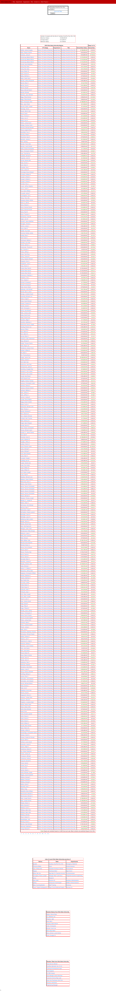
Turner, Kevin (24, 767)
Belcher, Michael (25, 92)
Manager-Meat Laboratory (55, 875)
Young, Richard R (25, 828)
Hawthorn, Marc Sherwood (27, 338)
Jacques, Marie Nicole (52, 923)
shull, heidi (35, 880)
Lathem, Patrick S (25, 444)
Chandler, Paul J (25, 167)
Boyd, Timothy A (25, 115)
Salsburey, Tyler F (25, 662)
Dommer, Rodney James (27, 233)
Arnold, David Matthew (26, 64)
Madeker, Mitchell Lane (26, 477)
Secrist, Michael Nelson (27, 683)
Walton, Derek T (25, 784)
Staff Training (52, 885)
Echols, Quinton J (25, 244)
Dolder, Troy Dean (25, 230)
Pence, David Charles (26, 615)
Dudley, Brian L (24, 235)
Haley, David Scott (25, 315)
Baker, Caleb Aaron (25, 78)
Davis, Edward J (25, 205)
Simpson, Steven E (25, 699)
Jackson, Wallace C (26, 390)
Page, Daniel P (24, 603)
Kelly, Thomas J (25, 409)
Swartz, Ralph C (25, 746)
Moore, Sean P (24, 549)
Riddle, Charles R (25, 636)
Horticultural (69, 868)
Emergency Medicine (71, 864)
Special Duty (57, 50)
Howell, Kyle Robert (26, 376)
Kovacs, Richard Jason (26, 430)
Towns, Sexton (24, 763)
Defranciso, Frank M (26, 216)
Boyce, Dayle (24, 113)
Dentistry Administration (72, 880)
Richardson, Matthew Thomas (28, 631)
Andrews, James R (25, 54)
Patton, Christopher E (26, 613)
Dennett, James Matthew (27, 221)
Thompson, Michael (26, 756)
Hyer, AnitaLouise (37, 868)
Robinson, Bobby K (25, 643)
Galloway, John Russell (26, 289)
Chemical (68, 885)
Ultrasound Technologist (55, 882)
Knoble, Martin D (25, 425)
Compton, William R (26, 174)
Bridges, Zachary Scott (26, 125)
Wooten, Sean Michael (26, 824)
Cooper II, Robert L (25, 176)
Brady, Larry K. (24, 118)
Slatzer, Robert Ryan (26, 704)
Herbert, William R (25, 350)
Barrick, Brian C (25, 83)
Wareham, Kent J (25, 786)
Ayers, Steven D (25, 73)
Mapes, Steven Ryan (52, 914)
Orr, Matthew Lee (51, 916)
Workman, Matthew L (26, 826)
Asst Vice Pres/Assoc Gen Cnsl (55, 980)
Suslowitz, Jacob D (26, 744)
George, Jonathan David (27, 294)
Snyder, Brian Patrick (26, 725)
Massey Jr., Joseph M (26, 500)
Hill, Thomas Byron (25, 355)
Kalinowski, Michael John (27, 406)
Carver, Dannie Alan (26, 160)
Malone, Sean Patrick (26, 484)
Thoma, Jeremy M (25, 753)
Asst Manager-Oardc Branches (54, 975)
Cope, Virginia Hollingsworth (40, 887)
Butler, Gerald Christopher (27, 148)
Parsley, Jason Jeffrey (26, 610)
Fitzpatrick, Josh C (25, 263)
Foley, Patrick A (25, 266)
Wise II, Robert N (25, 817)
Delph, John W (24, 219)
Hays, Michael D (25, 341)
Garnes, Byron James (26, 291)
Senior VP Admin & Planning (45, 50)
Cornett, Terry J (25, 183)
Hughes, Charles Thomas (27, 380)
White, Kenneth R (25, 805)
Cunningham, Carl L (26, 195)
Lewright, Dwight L (25, 458)
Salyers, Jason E (25, 669)
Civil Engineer (50, 971)
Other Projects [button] (44, 2)
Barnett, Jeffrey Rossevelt (27, 80)
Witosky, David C (25, 821)
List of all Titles (58, 11)
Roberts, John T (25, 638)
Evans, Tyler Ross (25, 254)
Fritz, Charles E (24, 280)
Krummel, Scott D (25, 437)
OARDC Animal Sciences (72, 882)
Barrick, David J (25, 85)
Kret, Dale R (24, 434)
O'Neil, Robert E (25, 584)
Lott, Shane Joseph (26, 472)
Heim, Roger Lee (25, 345)
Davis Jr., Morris (25, 202)
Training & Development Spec (54, 968)
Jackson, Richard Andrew (27, 387)
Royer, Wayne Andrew (26, 655)
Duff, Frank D (24, 237)
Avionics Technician (52, 982)
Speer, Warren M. (25, 728)
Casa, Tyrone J (24, 162)
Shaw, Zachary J (25, 685)
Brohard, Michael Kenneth (27, 127)
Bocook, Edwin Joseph (26, 106)
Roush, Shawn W (25, 652)
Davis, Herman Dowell (26, 207)
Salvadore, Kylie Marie (26, 667)
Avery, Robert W (25, 71)
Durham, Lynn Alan (25, 242)
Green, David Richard (26, 301)
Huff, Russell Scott (25, 378)
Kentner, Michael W (25, 411)
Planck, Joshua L (25, 627)
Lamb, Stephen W (25, 439)
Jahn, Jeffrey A (24, 392)
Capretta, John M (25, 158)
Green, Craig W (24, 298)
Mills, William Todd (25, 540)
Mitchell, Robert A (25, 545)
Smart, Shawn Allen (26, 706)
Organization (26, 2)
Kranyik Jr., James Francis (27, 432)
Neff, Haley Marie (51, 930)
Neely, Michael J (25, 566)
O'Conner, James (25, 582)
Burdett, (35, 864)
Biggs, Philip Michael (26, 97)
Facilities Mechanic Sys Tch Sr (54, 966)
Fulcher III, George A (26, 282)
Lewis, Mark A (24, 456)
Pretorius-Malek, (37, 866)
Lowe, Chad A (24, 474)
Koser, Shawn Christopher (27, 427)
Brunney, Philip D (25, 134)
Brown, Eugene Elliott (26, 130)
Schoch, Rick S (24, 676)
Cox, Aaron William (25, 190)
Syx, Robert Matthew (26, 751)
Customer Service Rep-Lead (54, 978)
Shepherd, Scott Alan (26, 690)
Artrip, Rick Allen (25, 66)
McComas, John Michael (27, 505)
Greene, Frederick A (26, 303)
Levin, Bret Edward (25, 453)
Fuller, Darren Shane (26, 287)
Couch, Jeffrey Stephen (27, 186)
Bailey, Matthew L (25, 76)
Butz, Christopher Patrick (27, 151)
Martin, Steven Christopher (27, 486)
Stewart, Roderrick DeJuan (27, 737)
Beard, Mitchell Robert (26, 90)
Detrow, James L (25, 226)
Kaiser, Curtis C (25, 404)
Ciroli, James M (25, 169)
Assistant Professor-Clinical (56, 868)
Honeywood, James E (26, 366)
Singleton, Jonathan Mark (27, 702)
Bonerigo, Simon (25, 108)
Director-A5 (52, 880)
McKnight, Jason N (25, 514)
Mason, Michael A (25, 495)
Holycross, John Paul (26, 364)
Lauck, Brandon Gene (26, 446)
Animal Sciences (70, 866)
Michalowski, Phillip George (28, 531)
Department (19, 2)
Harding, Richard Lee (26, 327)
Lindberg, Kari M (25, 460)
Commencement (70, 873)
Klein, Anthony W (25, 420)
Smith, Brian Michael (26, 709)
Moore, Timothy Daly (26, 552)
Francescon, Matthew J (27, 275)
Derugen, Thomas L (26, 223)
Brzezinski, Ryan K (25, 137)
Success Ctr (69, 887)
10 (42, 833)
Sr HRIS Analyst (51, 973)
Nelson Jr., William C (26, 568)
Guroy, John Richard (26, 310)
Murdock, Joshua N (26, 561)
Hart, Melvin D (24, 331)
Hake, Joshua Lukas (26, 312)
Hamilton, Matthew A (26, 322)
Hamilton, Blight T (25, 319)
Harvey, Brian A (25, 336)
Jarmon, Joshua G (25, 397)
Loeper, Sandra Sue (26, 463)
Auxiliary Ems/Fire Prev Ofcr (68, 50)
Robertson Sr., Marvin (26, 641)
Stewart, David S (25, 735)
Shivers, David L (25, 692)
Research (51, 878)
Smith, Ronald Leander (26, 713)
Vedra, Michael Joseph (26, 772)
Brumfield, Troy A (25, 132)
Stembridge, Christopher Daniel (29, 732)
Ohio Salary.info (6, 2)
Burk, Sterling (24, 141)
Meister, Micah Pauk (26, 524)
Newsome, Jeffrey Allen (27, 570)
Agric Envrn (69, 871)
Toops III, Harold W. (26, 760)
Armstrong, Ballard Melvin (27, 57)
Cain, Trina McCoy (25, 153)
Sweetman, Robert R (26, 749)
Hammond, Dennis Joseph (27, 324)
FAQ (32, 2)
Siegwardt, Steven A (26, 695)
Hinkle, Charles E (25, 359)
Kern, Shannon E (25, 413)
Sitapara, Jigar (50, 919)
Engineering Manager (52, 985)
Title (14, 2)
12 (48, 833)
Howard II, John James (26, 371)
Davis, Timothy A (25, 214)
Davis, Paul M (24, 212)
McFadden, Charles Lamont (28, 512)
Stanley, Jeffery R (25, 730)
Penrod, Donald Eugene (27, 617)
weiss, (34, 878)
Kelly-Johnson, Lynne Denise (54, 933)
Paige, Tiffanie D (25, 608)
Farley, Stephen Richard (27, 259)
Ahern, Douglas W (51, 935)
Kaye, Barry (49, 921)
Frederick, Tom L (25, 277)
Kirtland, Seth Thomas (26, 418)
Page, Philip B (24, 606)
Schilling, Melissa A (25, 674)
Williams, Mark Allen (26, 810)
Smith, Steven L (25, 716)
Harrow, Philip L (25, 329)
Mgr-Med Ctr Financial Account (57, 873)
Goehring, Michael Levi (26, 296)
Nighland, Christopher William (28, 573)
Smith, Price (24, 711)
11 (45, 833)
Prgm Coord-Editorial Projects (57, 887)
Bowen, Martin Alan (26, 111)
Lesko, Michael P (25, 448)
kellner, (35, 882)
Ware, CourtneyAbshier (39, 885)
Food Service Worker (52, 963)
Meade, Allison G (25, 521)
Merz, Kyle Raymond (26, 526)
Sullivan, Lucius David (26, 742)
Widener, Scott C (25, 807)
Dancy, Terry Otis (25, 198)
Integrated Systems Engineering (74, 875)
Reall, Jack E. (24, 629)
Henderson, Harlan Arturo (27, 348)
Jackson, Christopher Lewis (28, 383)
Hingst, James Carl (25, 357)
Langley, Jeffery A (25, 441)
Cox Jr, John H (24, 188)
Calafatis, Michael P (26, 155)
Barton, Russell (24, 87)
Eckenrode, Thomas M (26, 247)
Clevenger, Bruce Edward (27, 172)
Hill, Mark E (24, 352)
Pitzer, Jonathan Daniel (26, 624)
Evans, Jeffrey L (25, 251)
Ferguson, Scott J (25, 261)
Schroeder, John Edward (27, 678)
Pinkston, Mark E (25, 622)
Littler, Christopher (51, 926)
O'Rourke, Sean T (25, 589)
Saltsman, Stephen (25, 664)
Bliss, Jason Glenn (25, 104)
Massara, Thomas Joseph (27, 498)
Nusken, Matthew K (26, 575)
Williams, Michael (25, 814)
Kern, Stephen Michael (26, 416)
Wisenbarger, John (25, 819)
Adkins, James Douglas (27, 50)
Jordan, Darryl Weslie (26, 399)
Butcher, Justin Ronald (26, 146)
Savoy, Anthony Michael (27, 671)
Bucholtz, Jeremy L (25, 139)
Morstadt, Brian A (25, 559)
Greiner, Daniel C (25, 305)
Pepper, (35, 871)
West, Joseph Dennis (26, 798)
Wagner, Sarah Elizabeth (27, 774)
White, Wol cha (37, 873)
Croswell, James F (25, 193)
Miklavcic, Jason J (25, 533)
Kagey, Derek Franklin (26, 402)
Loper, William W (25, 467)
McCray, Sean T (25, 507)
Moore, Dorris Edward (26, 547)
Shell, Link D (24, 688)
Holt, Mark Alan (25, 362)
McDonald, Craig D (25, 509)
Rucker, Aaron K (25, 657)
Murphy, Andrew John (26, 563)
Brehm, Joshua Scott (26, 122)
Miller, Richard (24, 538)
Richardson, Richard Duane (27, 634)
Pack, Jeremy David (26, 601)
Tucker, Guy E (24, 765)
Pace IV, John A (25, 599)
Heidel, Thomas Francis (27, 343)
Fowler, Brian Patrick (26, 268)
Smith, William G (25, 723)
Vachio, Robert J (25, 770)
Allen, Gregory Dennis (26, 52)
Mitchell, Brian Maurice (26, 542)
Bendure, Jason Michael (27, 94)
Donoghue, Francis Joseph (40, 875)
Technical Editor (53, 871)
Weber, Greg (24, 789)
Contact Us (37, 2)
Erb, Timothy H (24, 249)
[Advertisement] (58, 25)
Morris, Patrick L (25, 554)
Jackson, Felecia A (25, 385)
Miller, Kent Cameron (26, 535)
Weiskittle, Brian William (27, 791)
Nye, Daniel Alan (25, 580)
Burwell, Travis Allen (26, 144)
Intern (50, 866)
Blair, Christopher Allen (26, 101)
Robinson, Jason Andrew (27, 645)
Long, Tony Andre (25, 465)
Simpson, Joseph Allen (26, 697)
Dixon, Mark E (24, 228)
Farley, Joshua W (25, 256)
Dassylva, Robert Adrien (27, 200)
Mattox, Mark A (25, 502)
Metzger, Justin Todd (26, 528)
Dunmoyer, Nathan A (26, 240)
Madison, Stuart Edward (27, 479)
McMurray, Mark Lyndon (27, 519)
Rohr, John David (25, 648)
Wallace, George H (25, 777)
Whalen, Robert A (25, 803)
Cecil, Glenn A (24, 165)
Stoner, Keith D (24, 739)
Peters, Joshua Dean (26, 620)
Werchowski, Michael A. (27, 793)
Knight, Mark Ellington (26, 423)
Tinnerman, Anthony (26, 758)
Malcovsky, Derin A (25, 481)
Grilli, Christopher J (26, 308)
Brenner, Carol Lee (51, 928)
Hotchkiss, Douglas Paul (27, 369)
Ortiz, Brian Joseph (25, 594)
